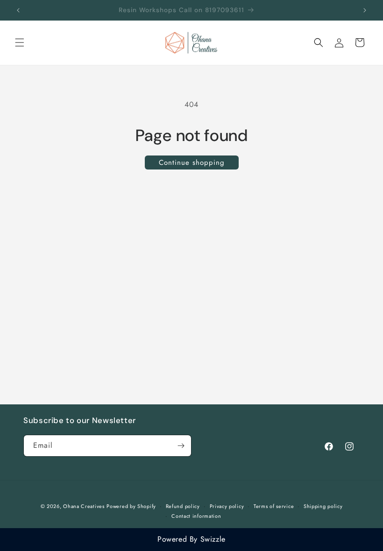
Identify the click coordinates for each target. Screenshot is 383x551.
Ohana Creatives (84, 506)
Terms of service (274, 506)
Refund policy (183, 506)
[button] (19, 42)
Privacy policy (227, 506)
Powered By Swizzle (191, 539)
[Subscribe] (180, 446)
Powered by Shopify (131, 506)
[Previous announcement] (18, 10)
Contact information (196, 516)
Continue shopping (192, 162)
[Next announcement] (365, 10)
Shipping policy (323, 506)
